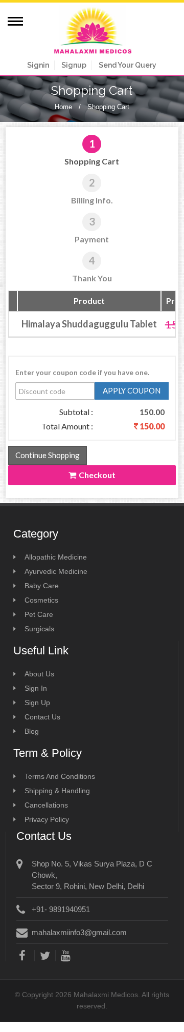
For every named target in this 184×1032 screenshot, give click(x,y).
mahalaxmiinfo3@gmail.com (79, 932)
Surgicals (39, 629)
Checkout (97, 475)
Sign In (36, 688)
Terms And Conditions (60, 776)
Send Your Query (127, 65)
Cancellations (46, 805)
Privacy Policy (47, 819)
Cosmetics (41, 600)
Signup (73, 65)
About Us (39, 674)
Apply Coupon (131, 390)
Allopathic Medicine (56, 557)
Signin (38, 65)
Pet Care (39, 614)
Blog (32, 731)
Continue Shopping (47, 455)
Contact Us (42, 717)
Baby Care (42, 586)
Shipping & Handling (57, 791)
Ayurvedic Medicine (56, 571)
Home (63, 107)
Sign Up (37, 702)
